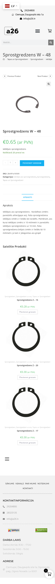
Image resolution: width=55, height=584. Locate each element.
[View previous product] (5, 76)
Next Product (43, 76)
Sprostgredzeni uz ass (24, 296)
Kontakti (28, 488)
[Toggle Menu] (7, 459)
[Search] (51, 42)
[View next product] (50, 76)
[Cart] (49, 30)
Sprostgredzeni (43, 177)
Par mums (30, 483)
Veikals (19, 483)
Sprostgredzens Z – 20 (27, 365)
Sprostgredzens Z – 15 (27, 300)
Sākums (9, 483)
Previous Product (14, 76)
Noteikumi (43, 483)
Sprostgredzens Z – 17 (27, 430)
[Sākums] (4, 59)
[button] (37, 31)
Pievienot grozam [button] (27, 312)
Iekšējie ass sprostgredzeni (25, 177)
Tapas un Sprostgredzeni (13, 180)
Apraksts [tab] (27, 197)
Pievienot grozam (32, 163)
